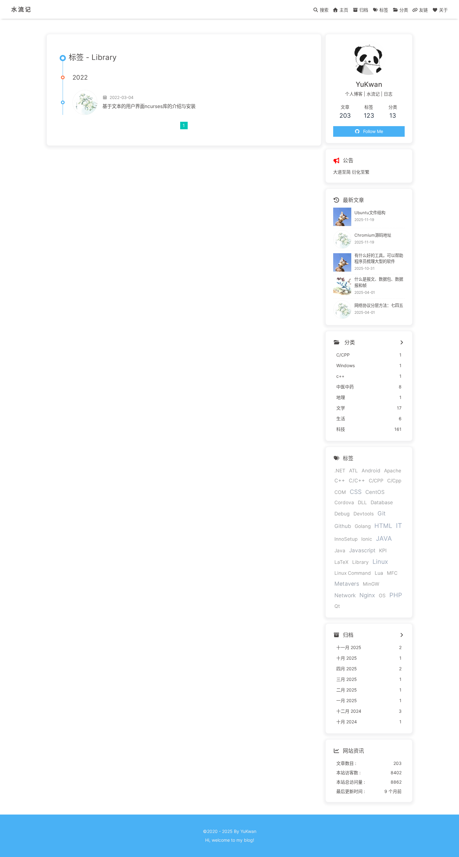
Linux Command (352, 573)
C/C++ (357, 481)
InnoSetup (346, 539)
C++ (339, 481)
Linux (380, 561)
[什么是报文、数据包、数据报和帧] (342, 286)
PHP (395, 595)
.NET (339, 471)
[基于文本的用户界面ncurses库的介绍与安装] (84, 102)
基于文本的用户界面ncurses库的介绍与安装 (148, 106)
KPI (383, 551)
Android (371, 471)
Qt (337, 606)
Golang (363, 526)
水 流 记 (21, 9)
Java (339, 551)
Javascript (362, 550)
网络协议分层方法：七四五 (378, 305)
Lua (379, 573)
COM (340, 492)
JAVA (384, 538)
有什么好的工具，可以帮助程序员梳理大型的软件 (378, 258)
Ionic (366, 539)
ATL (353, 471)
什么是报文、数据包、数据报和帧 (378, 282)
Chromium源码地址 (372, 235)
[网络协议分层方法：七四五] (342, 309)
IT (399, 525)
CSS (356, 491)
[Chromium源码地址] (342, 239)
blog (248, 840)
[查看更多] (401, 342)
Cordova (344, 502)
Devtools (363, 514)
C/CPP (376, 481)
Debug (342, 514)
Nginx (367, 595)
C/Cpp (394, 481)
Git (382, 513)
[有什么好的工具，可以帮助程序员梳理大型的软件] (342, 262)
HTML (383, 525)
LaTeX (341, 562)
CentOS (375, 492)
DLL (362, 502)
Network (345, 595)
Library (360, 562)
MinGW (371, 584)
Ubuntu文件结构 (369, 212)
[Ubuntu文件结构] (342, 217)
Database (382, 502)
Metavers (346, 583)
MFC (392, 573)
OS (382, 595)
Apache (392, 471)
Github (342, 526)
